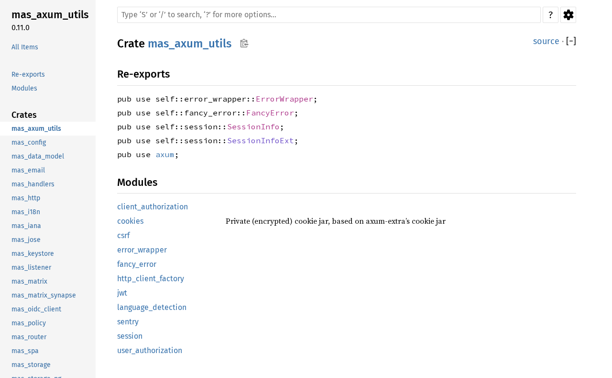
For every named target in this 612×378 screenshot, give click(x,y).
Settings (568, 15)
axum (165, 154)
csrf (123, 235)
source (546, 41)
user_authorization (149, 350)
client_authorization (152, 206)
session (129, 336)
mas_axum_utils (189, 43)
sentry (128, 321)
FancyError (270, 112)
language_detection (151, 307)
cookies (130, 221)
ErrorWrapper (284, 98)
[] (571, 41)
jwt (122, 293)
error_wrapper (142, 249)
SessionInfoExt (260, 140)
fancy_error (136, 264)
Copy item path (244, 43)
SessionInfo (253, 126)
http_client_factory (150, 278)
